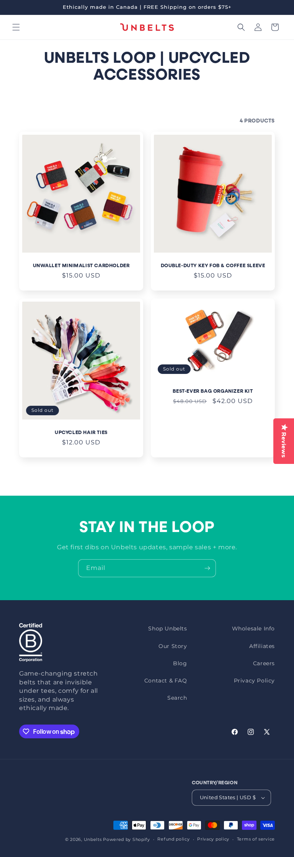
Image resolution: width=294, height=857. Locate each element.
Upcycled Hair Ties (81, 432)
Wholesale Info (253, 628)
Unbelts (93, 839)
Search (177, 697)
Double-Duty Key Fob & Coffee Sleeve (213, 265)
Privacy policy (213, 839)
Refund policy (173, 839)
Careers (264, 663)
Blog (180, 663)
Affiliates (262, 646)
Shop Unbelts (167, 628)
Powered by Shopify (126, 839)
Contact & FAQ (165, 680)
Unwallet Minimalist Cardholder (81, 265)
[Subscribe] (207, 568)
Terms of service (256, 839)
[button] (16, 27)
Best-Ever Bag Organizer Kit (213, 391)
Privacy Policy (254, 680)
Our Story (172, 646)
